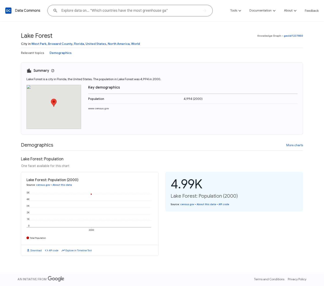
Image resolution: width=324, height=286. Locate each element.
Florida (79, 44)
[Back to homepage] (8, 11)
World (135, 44)
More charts (294, 145)
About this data (62, 184)
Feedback (312, 11)
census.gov (43, 184)
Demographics (61, 53)
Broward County (60, 44)
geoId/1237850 (293, 35)
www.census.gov (98, 108)
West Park (39, 44)
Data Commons (27, 10)
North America (119, 44)
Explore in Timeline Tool (78, 250)
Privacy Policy (297, 279)
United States (96, 44)
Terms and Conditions (269, 279)
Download (36, 250)
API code (53, 250)
